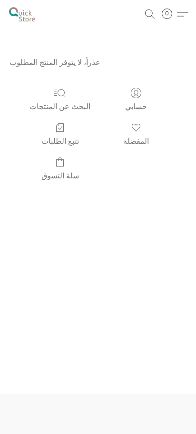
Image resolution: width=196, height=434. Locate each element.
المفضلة (136, 141)
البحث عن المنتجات (59, 106)
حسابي (136, 106)
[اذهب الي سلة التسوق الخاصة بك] (169, 14)
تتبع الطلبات (60, 141)
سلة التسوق (60, 176)
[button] (23, 14)
